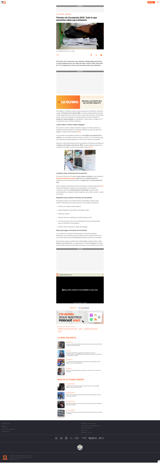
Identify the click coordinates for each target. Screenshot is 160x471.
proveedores (6, 431)
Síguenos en (73, 307)
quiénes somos (6, 423)
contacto (84, 430)
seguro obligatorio (90, 329)
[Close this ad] (159, 461)
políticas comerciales (8, 429)
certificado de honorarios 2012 (91, 425)
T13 (57, 55)
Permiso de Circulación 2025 (67, 329)
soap (80, 329)
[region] (80, 467)
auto (59, 331)
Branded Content (86, 432)
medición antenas (86, 428)
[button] (91, 55)
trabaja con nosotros (88, 423)
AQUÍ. (91, 147)
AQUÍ (79, 132)
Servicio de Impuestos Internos (66, 178)
